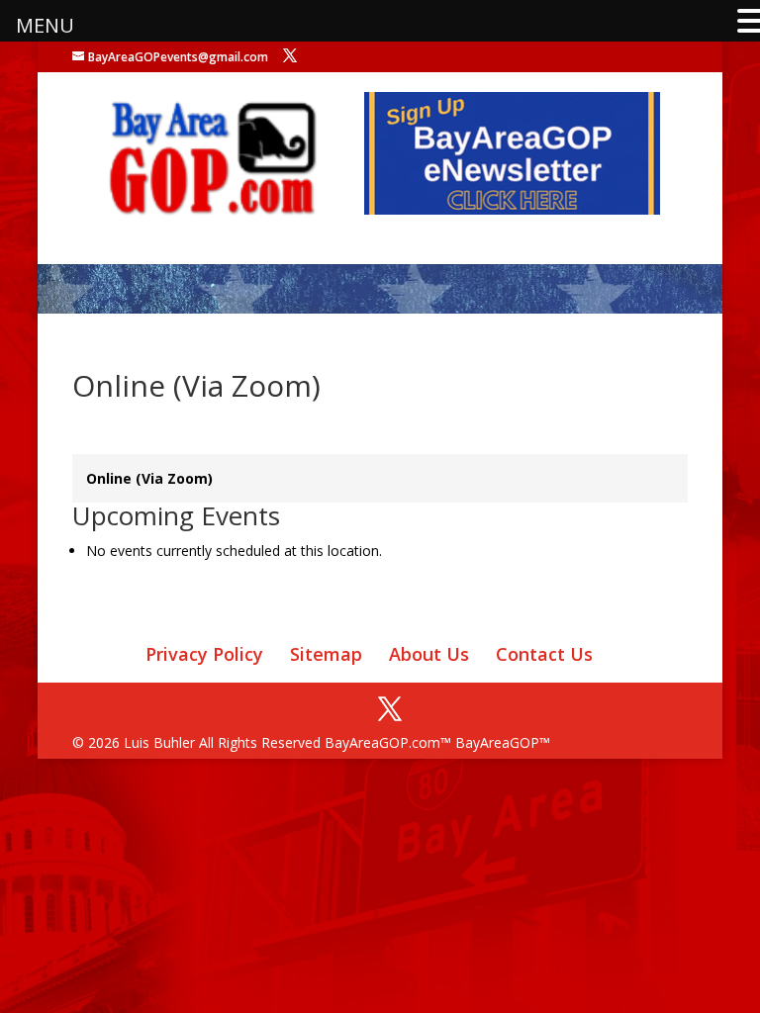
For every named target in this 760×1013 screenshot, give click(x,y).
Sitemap (326, 654)
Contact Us (544, 654)
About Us (429, 654)
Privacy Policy (204, 654)
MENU (45, 25)
